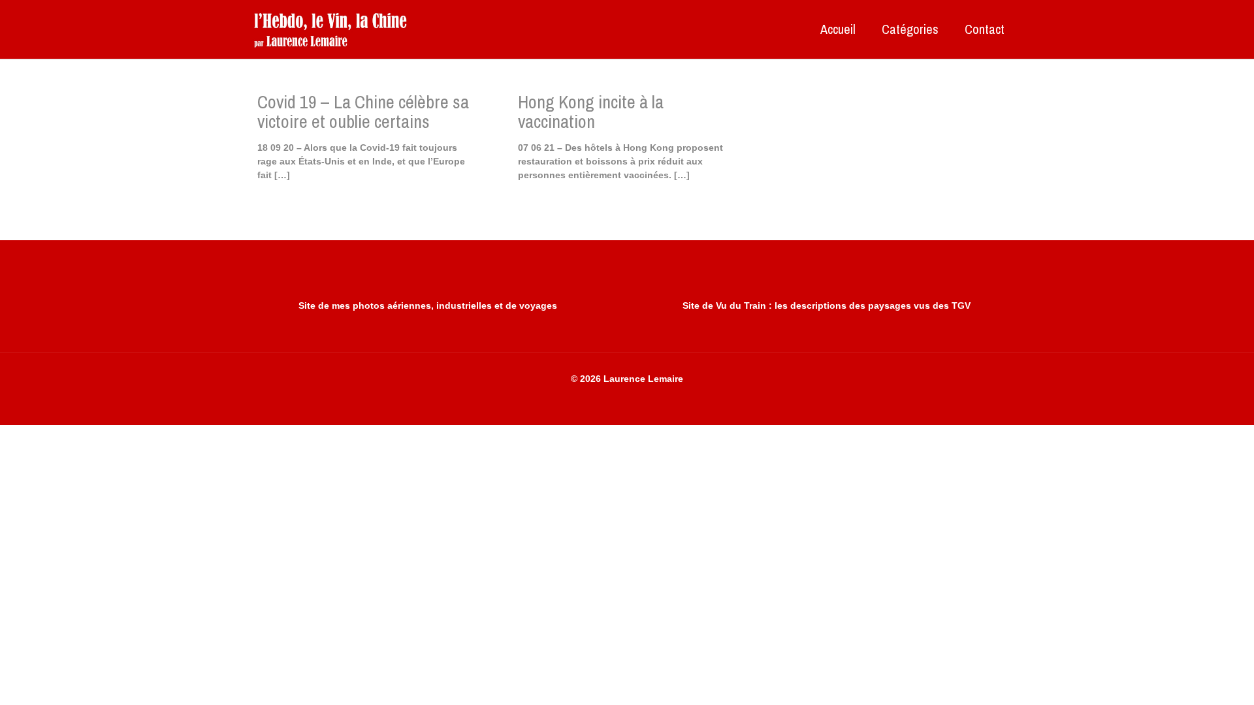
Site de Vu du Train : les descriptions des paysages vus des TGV (827, 305)
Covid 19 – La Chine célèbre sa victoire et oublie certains (363, 111)
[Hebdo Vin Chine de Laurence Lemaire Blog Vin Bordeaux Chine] (330, 29)
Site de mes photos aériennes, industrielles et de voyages (427, 305)
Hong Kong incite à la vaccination (591, 111)
